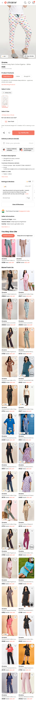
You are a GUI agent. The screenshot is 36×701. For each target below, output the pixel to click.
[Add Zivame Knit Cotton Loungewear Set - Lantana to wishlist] (15, 617)
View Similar (30, 56)
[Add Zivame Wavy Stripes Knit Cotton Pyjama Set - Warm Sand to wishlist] (32, 502)
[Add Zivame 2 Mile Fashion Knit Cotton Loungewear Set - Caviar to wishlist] (15, 272)
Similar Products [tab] (8, 235)
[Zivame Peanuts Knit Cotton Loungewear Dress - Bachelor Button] (26, 568)
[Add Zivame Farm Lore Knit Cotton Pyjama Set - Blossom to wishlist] (15, 300)
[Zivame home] (10, 2)
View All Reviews (18, 204)
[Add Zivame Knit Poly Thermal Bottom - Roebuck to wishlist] (28, 241)
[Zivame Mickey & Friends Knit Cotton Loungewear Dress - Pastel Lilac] (26, 481)
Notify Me (25, 133)
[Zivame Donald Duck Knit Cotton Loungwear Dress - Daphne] (9, 424)
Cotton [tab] (18, 76)
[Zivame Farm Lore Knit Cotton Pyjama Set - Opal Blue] (26, 309)
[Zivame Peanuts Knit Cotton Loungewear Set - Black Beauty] (9, 453)
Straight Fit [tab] (27, 76)
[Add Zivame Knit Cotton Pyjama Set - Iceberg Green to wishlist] (15, 502)
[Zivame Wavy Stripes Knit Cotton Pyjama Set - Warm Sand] (26, 510)
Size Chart (11, 121)
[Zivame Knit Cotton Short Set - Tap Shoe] (26, 625)
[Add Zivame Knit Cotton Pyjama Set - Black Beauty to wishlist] (32, 387)
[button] (2, 3)
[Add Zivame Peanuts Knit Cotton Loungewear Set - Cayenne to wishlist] (15, 645)
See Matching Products (8, 84)
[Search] (25, 2)
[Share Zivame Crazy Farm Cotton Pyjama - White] (4, 132)
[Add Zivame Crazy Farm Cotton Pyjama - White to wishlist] (9, 132)
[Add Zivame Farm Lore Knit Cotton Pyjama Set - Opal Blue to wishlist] (32, 300)
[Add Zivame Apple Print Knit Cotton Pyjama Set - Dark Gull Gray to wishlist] (15, 588)
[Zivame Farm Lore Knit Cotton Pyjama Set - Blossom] (9, 309)
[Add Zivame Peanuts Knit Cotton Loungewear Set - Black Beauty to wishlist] (15, 444)
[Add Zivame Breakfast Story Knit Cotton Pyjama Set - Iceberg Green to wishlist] (32, 329)
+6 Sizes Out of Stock (8, 115)
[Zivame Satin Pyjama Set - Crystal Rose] (9, 568)
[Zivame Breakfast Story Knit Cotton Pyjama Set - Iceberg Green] (26, 338)
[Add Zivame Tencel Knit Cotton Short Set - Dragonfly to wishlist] (32, 358)
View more (5, 177)
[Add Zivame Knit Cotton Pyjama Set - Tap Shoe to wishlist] (15, 387)
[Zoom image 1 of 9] (18, 32)
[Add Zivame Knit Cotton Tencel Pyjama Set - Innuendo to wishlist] (32, 530)
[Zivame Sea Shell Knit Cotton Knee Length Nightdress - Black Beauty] (26, 596)
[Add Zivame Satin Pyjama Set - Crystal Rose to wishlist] (15, 559)
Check (31, 143)
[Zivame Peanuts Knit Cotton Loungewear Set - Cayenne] (9, 654)
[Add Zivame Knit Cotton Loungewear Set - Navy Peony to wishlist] (15, 674)
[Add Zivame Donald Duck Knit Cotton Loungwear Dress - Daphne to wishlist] (15, 415)
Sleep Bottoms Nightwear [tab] (25, 235)
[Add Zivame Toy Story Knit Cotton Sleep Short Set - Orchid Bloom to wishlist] (32, 444)
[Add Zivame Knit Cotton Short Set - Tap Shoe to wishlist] (32, 617)
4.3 (4, 56)
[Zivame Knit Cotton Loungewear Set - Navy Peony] (9, 683)
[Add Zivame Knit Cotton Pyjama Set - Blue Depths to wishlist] (15, 473)
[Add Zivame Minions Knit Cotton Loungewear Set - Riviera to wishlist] (32, 415)
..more (26, 194)
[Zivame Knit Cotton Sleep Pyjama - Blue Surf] (8, 248)
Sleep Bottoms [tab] (7, 76)
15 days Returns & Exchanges (28, 149)
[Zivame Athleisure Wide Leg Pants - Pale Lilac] (26, 683)
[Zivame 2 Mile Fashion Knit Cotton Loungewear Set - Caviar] (9, 280)
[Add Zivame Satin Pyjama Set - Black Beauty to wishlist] (15, 329)
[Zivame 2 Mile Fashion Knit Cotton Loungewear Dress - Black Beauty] (26, 654)
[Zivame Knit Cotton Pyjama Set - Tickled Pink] (26, 280)
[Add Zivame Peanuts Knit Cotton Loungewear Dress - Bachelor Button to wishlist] (32, 559)
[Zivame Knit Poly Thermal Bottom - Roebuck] (23, 248)
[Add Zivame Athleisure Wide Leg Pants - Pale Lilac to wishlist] (32, 674)
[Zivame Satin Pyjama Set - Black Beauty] (9, 338)
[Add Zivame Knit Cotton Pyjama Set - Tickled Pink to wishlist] (32, 272)
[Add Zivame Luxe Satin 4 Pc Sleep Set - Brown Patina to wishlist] (15, 358)
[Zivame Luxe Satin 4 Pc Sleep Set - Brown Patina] (9, 366)
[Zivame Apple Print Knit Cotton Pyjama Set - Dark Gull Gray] (9, 596)
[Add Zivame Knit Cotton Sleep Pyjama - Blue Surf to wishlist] (13, 241)
